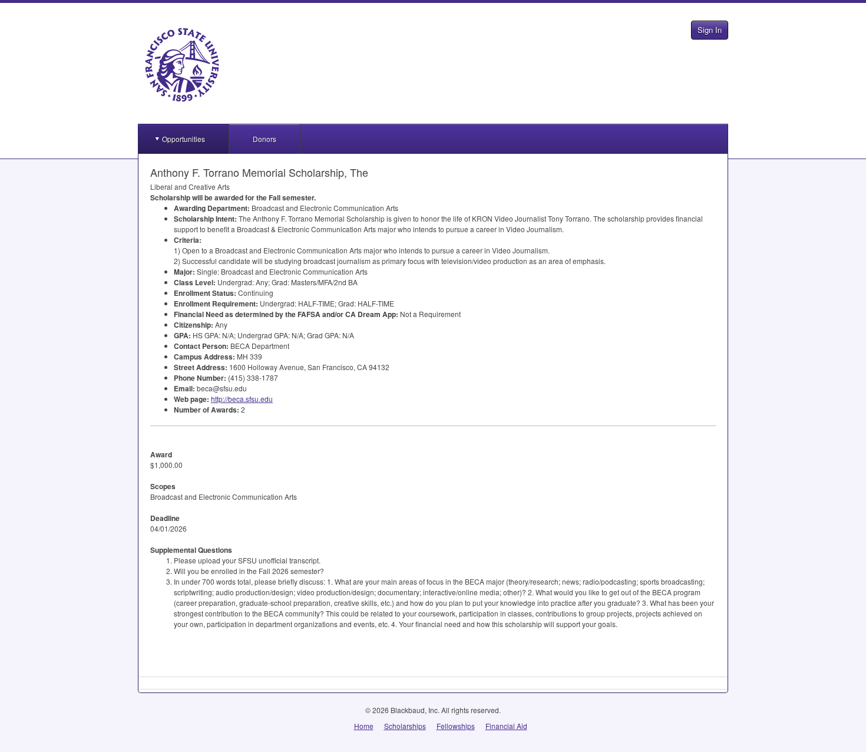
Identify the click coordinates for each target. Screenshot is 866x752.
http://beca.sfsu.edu (242, 399)
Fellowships (456, 726)
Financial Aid (506, 726)
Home (363, 726)
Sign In (710, 29)
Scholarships (405, 726)
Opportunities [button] (183, 139)
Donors (264, 139)
